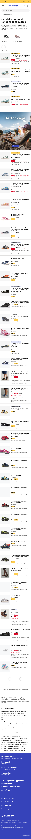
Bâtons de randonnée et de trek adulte (11, 730)
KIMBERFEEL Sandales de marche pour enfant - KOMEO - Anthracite (19, 315)
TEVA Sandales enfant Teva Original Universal (20, 630)
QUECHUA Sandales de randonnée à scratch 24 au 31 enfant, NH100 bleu (20, 70)
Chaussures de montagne (8, 726)
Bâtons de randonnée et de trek (9, 719)
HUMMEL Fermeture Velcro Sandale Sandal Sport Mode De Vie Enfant (20, 372)
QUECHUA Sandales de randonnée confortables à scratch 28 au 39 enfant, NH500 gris (20, 171)
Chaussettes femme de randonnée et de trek (13, 748)
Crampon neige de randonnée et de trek (11, 736)
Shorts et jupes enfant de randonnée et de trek (13, 711)
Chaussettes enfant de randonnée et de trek (13, 746)
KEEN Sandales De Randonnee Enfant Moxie (19, 596)
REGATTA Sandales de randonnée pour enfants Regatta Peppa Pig (20, 434)
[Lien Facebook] (2, 790)
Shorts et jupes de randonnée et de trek (11, 740)
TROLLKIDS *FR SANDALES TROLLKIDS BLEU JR (18, 259)
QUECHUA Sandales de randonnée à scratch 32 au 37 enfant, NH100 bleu (20, 98)
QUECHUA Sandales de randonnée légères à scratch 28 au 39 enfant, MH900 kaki (20, 345)
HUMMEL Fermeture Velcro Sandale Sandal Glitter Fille (20, 646)
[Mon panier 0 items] (28, 6)
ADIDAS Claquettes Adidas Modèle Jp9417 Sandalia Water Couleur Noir (20, 302)
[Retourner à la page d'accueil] (14, 6)
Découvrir (15, 145)
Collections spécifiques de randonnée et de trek (13, 715)
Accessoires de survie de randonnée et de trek (13, 750)
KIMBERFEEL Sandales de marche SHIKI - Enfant (19, 663)
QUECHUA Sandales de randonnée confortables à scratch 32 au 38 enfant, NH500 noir (20, 290)
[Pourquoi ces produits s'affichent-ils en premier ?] (2, 51)
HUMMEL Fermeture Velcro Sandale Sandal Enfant (20, 611)
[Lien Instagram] (12, 790)
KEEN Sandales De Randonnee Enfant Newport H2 (19, 447)
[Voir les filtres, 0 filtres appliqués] (3, 47)
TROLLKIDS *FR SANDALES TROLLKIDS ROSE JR (18, 215)
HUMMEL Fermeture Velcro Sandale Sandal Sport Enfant (20, 569)
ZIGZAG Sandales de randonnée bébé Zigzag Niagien (19, 359)
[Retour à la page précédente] (10, 679)
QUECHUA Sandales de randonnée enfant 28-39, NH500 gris (20, 245)
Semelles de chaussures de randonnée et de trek (14, 721)
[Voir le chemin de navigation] (2, 14)
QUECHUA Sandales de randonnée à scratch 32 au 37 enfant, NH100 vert (20, 155)
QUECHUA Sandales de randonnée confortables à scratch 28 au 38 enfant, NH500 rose (20, 201)
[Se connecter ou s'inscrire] (24, 6)
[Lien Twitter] (6, 790)
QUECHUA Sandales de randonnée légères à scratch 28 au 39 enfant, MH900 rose (20, 229)
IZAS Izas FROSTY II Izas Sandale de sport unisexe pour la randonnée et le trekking (20, 421)
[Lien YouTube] (9, 790)
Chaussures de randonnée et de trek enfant (12, 713)
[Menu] (3, 6)
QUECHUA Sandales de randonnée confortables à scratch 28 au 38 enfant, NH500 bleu (20, 185)
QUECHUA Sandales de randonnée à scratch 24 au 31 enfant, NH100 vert (20, 56)
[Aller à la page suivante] (21, 679)
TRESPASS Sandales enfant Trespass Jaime (20, 329)
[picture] (5, 58)
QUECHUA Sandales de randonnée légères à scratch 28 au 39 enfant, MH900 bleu (20, 85)
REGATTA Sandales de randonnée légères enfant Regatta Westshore (20, 556)
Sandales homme (6, 41)
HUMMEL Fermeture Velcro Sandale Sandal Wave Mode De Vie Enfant (20, 389)
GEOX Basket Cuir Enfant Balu (18, 541)
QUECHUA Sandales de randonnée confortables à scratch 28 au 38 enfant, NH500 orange (20, 273)
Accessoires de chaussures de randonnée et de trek (15, 723)
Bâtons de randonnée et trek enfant (10, 717)
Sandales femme (17, 41)
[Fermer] (28, 2)
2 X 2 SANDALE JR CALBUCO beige (19, 408)
